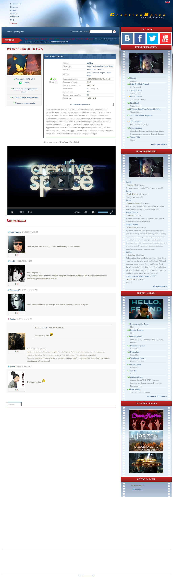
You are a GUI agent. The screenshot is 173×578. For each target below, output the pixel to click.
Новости (14, 7)
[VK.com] (127, 43)
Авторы (13, 13)
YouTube (74, 142)
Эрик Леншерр (136, 128)
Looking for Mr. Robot (139, 324)
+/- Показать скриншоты (80, 104)
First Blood (134, 103)
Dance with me (136, 97)
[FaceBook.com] (139, 43)
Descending (134, 352)
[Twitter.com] (152, 43)
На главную (15, 4)
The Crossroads (136, 122)
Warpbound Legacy (138, 358)
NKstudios (131, 255)
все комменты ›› (160, 286)
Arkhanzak (131, 279)
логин (9, 32)
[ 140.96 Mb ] (25, 79)
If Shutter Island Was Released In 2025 (145, 109)
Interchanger (135, 389)
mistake (133, 371)
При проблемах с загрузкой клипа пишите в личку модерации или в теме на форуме (59, 39)
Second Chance (136, 90)
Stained (133, 78)
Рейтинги (14, 17)
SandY (44, 328)
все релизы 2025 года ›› (157, 396)
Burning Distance (137, 330)
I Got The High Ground (139, 84)
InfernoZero (131, 228)
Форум (13, 23)
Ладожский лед (136, 377)
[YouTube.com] (165, 43)
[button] (61, 180)
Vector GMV (135, 137)
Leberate (130, 215)
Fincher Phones (136, 336)
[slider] (61, 208)
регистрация (19, 32)
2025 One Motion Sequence (141, 115)
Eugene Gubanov (133, 203)
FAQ (12, 20)
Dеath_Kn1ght (132, 194)
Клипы (13, 10)
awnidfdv (138, 489)
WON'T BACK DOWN (54, 56)
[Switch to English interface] (167, 2)
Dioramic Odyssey (137, 346)
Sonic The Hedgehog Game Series (100, 66)
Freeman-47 (131, 185)
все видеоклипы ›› (159, 144)
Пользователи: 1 (137, 485)
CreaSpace (64, 142)
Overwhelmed (135, 364)
